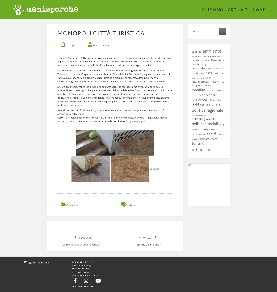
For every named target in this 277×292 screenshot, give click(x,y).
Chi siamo (212, 10)
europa (207, 78)
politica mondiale (215, 100)
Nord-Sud (209, 90)
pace (194, 95)
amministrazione (201, 56)
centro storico (201, 68)
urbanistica (203, 149)
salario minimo (199, 134)
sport (213, 139)
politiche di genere (198, 115)
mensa (208, 85)
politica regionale (207, 110)
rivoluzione (213, 130)
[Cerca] (222, 31)
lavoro (215, 81)
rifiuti (204, 129)
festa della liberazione (201, 81)
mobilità (198, 90)
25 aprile (196, 51)
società (194, 139)
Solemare (203, 139)
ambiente (211, 51)
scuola (221, 134)
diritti (194, 78)
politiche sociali (205, 123)
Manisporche (101, 45)
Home (259, 10)
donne (199, 78)
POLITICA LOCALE (199, 99)
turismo (131, 205)
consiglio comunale (217, 69)
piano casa (207, 95)
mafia (222, 82)
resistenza (195, 130)
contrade (197, 73)
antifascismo (216, 57)
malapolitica (197, 85)
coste (208, 73)
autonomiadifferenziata (210, 60)
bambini (195, 64)
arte (193, 61)
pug (221, 124)
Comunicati (72, 205)
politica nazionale (206, 104)
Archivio (238, 10)
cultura (218, 73)
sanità (212, 134)
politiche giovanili (203, 119)
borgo (204, 64)
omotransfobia (220, 90)
